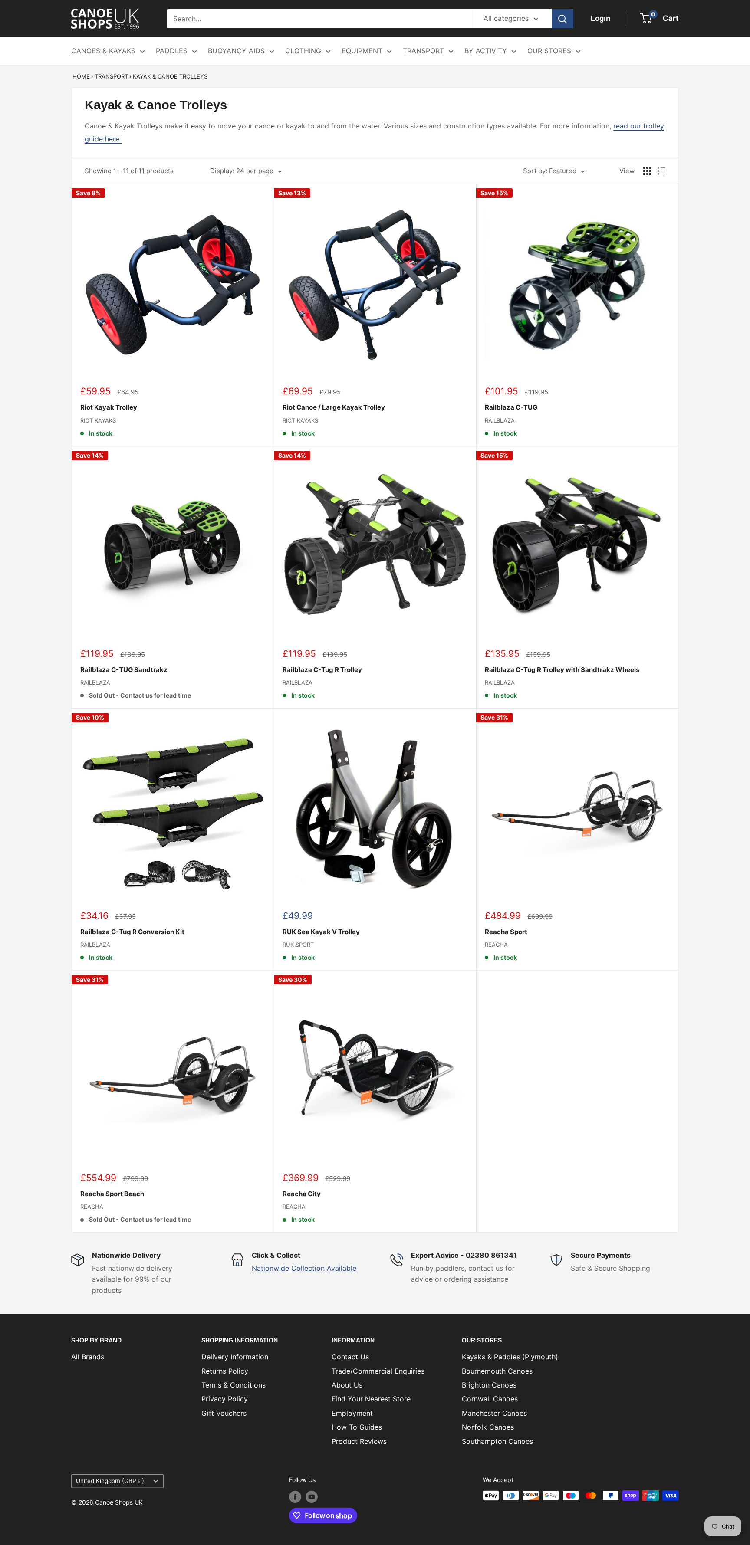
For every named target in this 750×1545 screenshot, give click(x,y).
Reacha (496, 944)
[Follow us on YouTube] (312, 1496)
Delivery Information (234, 1356)
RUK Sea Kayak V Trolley (321, 932)
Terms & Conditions (233, 1385)
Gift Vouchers (224, 1413)
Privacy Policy (224, 1398)
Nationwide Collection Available (304, 1268)
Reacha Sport (506, 932)
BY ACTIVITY (485, 50)
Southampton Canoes (497, 1441)
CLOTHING (303, 50)
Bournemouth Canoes (497, 1371)
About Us (347, 1385)
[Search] (562, 18)
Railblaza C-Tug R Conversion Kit (132, 932)
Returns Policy (224, 1371)
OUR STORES (549, 50)
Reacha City (302, 1194)
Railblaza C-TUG (511, 407)
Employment (352, 1413)
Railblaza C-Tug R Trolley (322, 670)
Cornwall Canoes (490, 1398)
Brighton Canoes (489, 1385)
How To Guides (357, 1427)
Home (81, 76)
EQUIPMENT (362, 50)
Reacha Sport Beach (112, 1194)
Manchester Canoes (494, 1413)
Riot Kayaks (98, 420)
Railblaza (500, 420)
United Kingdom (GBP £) (110, 1480)
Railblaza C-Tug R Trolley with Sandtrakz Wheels (562, 670)
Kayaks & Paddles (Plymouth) (510, 1356)
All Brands (87, 1356)
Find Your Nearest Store (371, 1398)
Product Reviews (359, 1441)
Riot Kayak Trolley (108, 407)
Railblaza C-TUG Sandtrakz (124, 670)
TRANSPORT (423, 50)
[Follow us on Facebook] (295, 1496)
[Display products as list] (661, 171)
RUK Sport (298, 944)
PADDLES (172, 50)
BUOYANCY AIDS (236, 50)
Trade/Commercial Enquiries (378, 1371)
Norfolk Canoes (488, 1427)
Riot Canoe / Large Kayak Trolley (334, 407)
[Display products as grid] (647, 171)
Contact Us (350, 1356)
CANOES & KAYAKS (103, 50)
